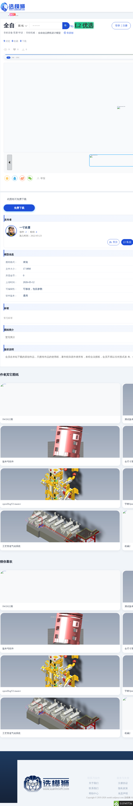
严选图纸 (12, 15)
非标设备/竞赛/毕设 (13, 32)
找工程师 (16, 15)
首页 (9, 15)
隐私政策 (123, 788)
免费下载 (19, 207)
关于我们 (94, 783)
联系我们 (94, 788)
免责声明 (123, 793)
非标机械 (30, 32)
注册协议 (123, 783)
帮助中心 (94, 793)
